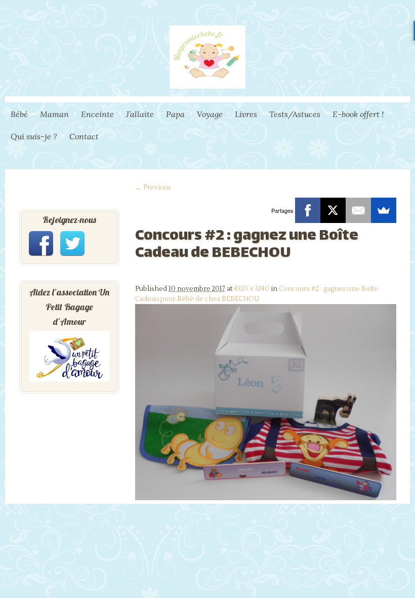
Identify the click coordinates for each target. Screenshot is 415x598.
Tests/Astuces (294, 114)
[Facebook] (307, 210)
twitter (72, 243)
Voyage (210, 114)
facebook (41, 243)
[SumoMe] (383, 210)
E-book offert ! (358, 114)
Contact (84, 136)
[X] (333, 210)
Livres (246, 114)
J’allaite (140, 114)
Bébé (19, 114)
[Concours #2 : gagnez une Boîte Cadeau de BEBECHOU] (265, 498)
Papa (175, 114)
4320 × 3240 (251, 289)
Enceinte (97, 114)
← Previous (153, 187)
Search (406, 157)
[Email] (358, 210)
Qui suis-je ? (34, 136)
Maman (54, 114)
